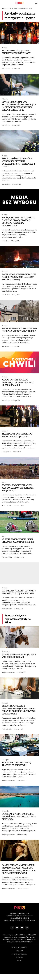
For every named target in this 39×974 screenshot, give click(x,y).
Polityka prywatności (19, 954)
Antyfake (16, 939)
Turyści (17, 937)
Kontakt (19, 960)
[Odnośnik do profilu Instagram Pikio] (27, 928)
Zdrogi (11, 939)
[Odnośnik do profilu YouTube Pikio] (22, 928)
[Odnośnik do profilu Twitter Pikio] (17, 928)
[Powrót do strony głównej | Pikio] (19, 3)
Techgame (6, 939)
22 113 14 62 (25, 918)
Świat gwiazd (16, 942)
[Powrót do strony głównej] (19, 908)
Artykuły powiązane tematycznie (18, 8)
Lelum (13, 935)
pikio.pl (4, 8)
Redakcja (19, 957)
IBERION (20, 913)
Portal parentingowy (25, 939)
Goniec (30, 942)
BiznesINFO (19, 935)
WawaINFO (32, 935)
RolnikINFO (7, 937)
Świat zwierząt (30, 937)
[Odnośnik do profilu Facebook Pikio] (12, 928)
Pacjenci (26, 935)
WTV (13, 937)
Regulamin (19, 951)
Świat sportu (24, 942)
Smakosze (23, 937)
